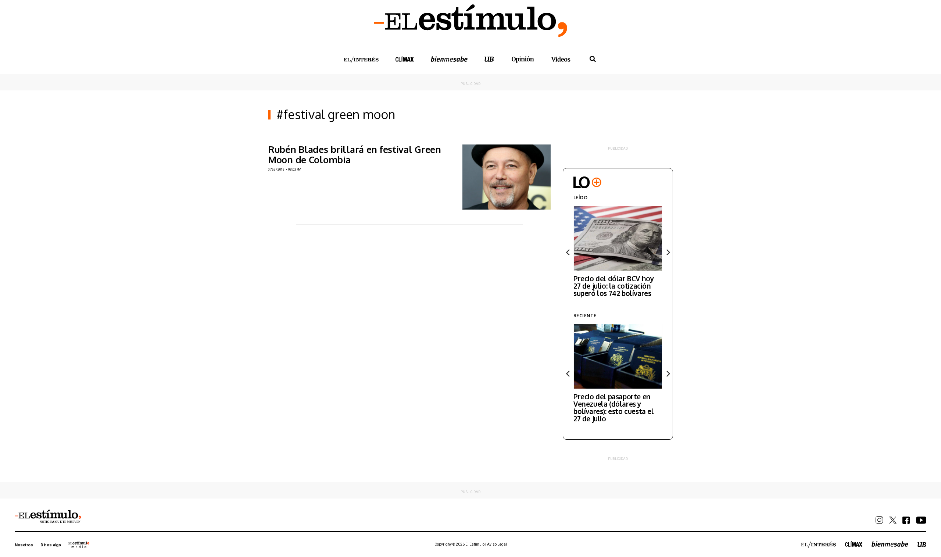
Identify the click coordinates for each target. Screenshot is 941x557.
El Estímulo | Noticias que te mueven (48, 516)
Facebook (906, 520)
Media (79, 544)
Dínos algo (50, 545)
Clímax (853, 544)
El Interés (361, 60)
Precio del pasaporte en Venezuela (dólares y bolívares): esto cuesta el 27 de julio (613, 407)
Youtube (921, 520)
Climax (405, 59)
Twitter (893, 520)
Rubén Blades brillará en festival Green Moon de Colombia (354, 154)
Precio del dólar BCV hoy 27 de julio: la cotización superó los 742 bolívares (613, 285)
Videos (560, 59)
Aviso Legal (497, 544)
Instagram (879, 520)
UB (489, 59)
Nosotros (24, 545)
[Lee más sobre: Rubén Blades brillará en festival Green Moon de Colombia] (506, 177)
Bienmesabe (449, 59)
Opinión (522, 59)
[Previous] (568, 252)
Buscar (592, 59)
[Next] (667, 252)
